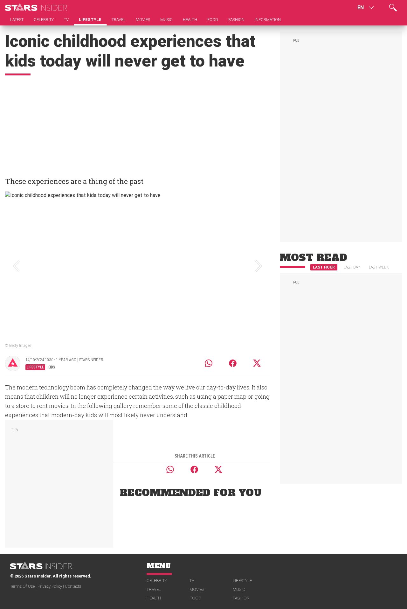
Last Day (352, 267)
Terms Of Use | (24, 586)
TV (192, 580)
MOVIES (197, 589)
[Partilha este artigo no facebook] (232, 363)
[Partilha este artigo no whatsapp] (208, 363)
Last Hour (324, 267)
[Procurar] (393, 7)
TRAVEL (154, 589)
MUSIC (239, 589)
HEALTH (154, 598)
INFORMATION (268, 19)
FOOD (195, 598)
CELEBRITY (157, 580)
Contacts (73, 586)
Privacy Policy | (51, 586)
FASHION (241, 598)
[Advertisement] (137, 123)
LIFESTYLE (242, 580)
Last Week (379, 267)
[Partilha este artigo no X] (257, 363)
